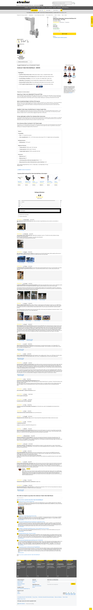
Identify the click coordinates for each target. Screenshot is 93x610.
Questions (67, 22)
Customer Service (56, 5)
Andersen (55, 16)
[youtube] (74, 593)
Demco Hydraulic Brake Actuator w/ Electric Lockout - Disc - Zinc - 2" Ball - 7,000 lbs (57, 182)
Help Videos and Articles (36, 585)
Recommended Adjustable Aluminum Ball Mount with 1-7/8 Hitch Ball (31, 540)
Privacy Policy (34, 597)
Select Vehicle (34, 10)
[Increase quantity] (59, 31)
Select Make (48, 10)
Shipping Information (21, 583)
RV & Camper (49, 7)
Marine (54, 7)
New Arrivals (65, 7)
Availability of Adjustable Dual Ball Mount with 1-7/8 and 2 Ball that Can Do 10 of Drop (34, 528)
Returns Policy (19, 582)
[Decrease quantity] (54, 31)
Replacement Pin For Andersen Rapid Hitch (26, 501)
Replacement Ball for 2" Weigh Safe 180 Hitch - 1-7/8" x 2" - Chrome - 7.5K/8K (49, 182)
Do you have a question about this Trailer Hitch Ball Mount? (31, 499)
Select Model (55, 10)
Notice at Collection (58, 597)
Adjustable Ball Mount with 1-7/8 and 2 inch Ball (27, 533)
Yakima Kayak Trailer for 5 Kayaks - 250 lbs (42, 182)
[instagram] (72, 593)
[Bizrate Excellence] (21, 603)
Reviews (61, 22)
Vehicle (43, 7)
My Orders (64, 5)
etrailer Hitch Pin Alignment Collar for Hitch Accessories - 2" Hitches (28, 182)
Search (33, 587)
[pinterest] (69, 593)
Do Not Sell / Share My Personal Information (46, 597)
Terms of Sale (65, 597)
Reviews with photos (23, 216)
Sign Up (18, 593)
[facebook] (67, 593)
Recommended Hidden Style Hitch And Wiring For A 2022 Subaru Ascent (32, 521)
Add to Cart (64, 33)
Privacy (48, 584)
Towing (26, 7)
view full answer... (21, 505)
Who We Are (34, 581)
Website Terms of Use (21, 598)
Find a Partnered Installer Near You (23, 588)
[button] (59, 180)
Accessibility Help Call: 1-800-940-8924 (24, 597)
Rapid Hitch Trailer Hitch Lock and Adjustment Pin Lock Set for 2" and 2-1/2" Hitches (20, 182)
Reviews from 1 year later (24, 214)
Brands (59, 7)
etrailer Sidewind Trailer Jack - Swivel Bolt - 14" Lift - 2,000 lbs (35, 182)
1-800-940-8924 (36, 5)
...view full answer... (21, 552)
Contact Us (19, 585)
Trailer (38, 7)
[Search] (54, 3)
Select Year (41, 10)
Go (61, 10)
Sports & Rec (32, 7)
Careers (33, 582)
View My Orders (20, 581)
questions (70, 92)
